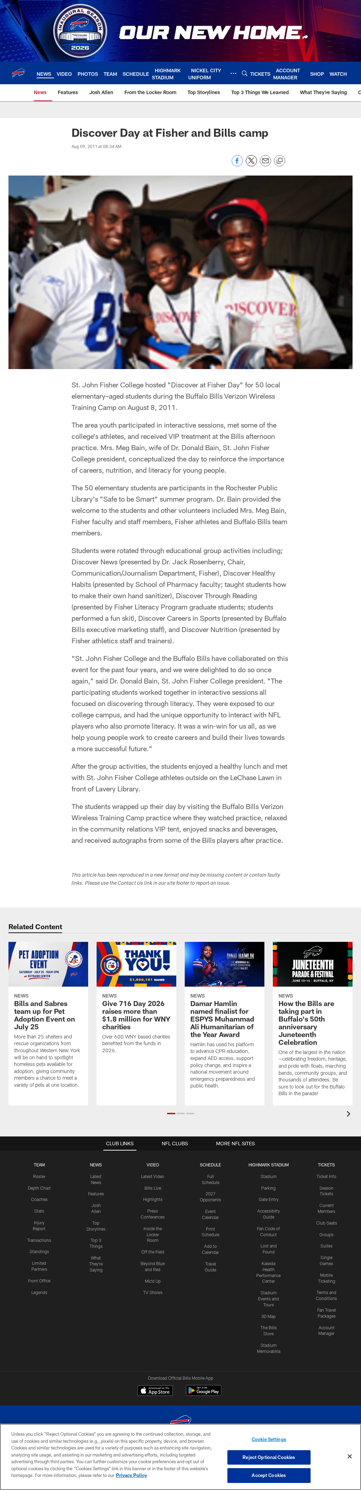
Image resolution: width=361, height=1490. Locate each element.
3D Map (268, 1316)
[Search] (244, 73)
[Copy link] (279, 161)
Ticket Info (326, 1176)
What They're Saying (96, 1263)
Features (96, 1193)
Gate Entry (269, 1199)
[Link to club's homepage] (18, 73)
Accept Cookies (269, 1475)
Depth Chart (39, 1187)
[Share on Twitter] (251, 164)
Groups (326, 1234)
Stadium (269, 1176)
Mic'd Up (153, 1281)
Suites (326, 1245)
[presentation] (350, 1114)
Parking (268, 1187)
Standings (39, 1251)
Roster (39, 1176)
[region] (180, 1457)
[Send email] (265, 164)
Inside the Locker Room (152, 1234)
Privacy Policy (131, 1475)
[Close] (349, 1456)
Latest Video (152, 1176)
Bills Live (153, 1187)
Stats (39, 1210)
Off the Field (152, 1251)
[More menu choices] (233, 73)
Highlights (153, 1199)
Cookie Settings (269, 1439)
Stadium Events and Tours (268, 1298)
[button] (171, 1113)
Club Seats (326, 1222)
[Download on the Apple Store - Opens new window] (155, 1391)
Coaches (39, 1199)
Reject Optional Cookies (269, 1457)
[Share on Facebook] (237, 164)
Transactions (39, 1240)
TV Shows (153, 1292)
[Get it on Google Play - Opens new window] (203, 1394)
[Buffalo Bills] (180, 1423)
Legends (39, 1292)
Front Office (39, 1280)
